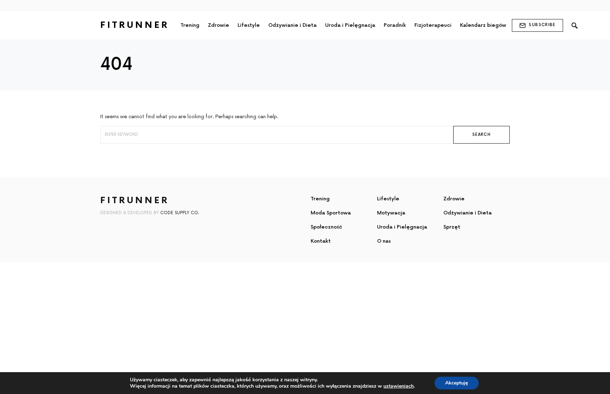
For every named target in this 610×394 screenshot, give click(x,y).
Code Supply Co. (179, 213)
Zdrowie (454, 199)
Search (481, 134)
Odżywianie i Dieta (467, 213)
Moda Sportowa (331, 213)
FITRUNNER (134, 25)
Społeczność (326, 227)
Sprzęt (451, 227)
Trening (320, 199)
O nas (384, 241)
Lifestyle (388, 199)
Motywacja (391, 213)
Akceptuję (456, 383)
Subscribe (542, 25)
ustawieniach (398, 386)
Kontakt (321, 241)
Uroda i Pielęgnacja (402, 227)
